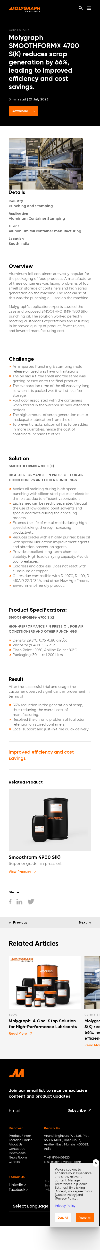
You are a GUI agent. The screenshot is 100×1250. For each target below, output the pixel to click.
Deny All (63, 1217)
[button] (22, 871)
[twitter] (30, 902)
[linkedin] (20, 902)
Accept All (85, 1217)
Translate (35, 1214)
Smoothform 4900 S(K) (35, 857)
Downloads (17, 1153)
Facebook (17, 1189)
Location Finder (20, 1140)
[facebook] (10, 902)
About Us (16, 1144)
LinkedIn (16, 1185)
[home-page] (25, 8)
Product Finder (20, 1135)
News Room (18, 1157)
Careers (14, 1162)
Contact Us (17, 1149)
